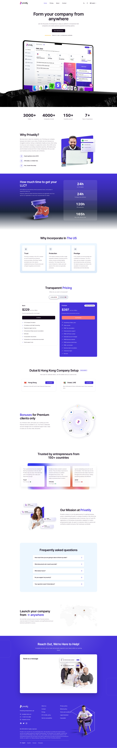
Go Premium (78, 317)
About (57, 3)
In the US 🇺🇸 (54, 297)
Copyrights (63, 718)
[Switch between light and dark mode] (83, 3)
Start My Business (58, 30)
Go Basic (38, 317)
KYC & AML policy (46, 715)
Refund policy (63, 709)
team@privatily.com (26, 714)
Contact (64, 3)
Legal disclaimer (64, 715)
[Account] (87, 3)
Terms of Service (35, 737)
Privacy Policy (42, 737)
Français (34, 742)
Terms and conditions (65, 712)
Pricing (51, 3)
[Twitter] (24, 723)
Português (40, 742)
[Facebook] (21, 723)
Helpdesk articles (26, 719)
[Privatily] (24, 3)
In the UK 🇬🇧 (63, 297)
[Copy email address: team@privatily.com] (32, 714)
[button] (38, 385)
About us (44, 706)
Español (29, 742)
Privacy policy (63, 706)
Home (45, 3)
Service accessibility (47, 718)
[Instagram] (26, 723)
